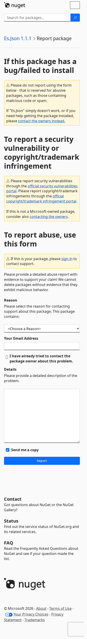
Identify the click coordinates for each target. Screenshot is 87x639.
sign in (66, 258)
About (41, 608)
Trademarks (35, 619)
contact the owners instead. (41, 120)
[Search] (75, 18)
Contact (12, 499)
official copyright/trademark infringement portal (41, 199)
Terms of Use (60, 608)
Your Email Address (21, 338)
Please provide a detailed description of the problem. (40, 378)
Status (11, 521)
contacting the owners (49, 216)
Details (10, 369)
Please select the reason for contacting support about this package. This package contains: (39, 311)
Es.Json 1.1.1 (17, 38)
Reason (10, 300)
